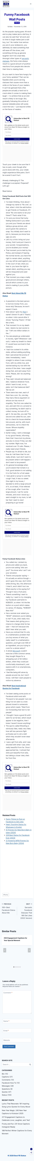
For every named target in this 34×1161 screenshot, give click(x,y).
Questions (6, 1089)
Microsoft (16, 651)
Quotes (5, 1092)
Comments (6, 1080)
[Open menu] (30, 4)
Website (6, 1040)
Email (6, 1031)
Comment (7, 993)
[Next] (29, 950)
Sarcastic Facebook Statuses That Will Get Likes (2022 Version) (26, 911)
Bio (3, 1074)
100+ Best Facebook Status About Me (8, 908)
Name (6, 1021)
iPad (24, 312)
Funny (5, 895)
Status (17, 22)
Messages (6, 1086)
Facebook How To (9, 1083)
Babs (11, 26)
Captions (5, 1077)
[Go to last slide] (4, 950)
